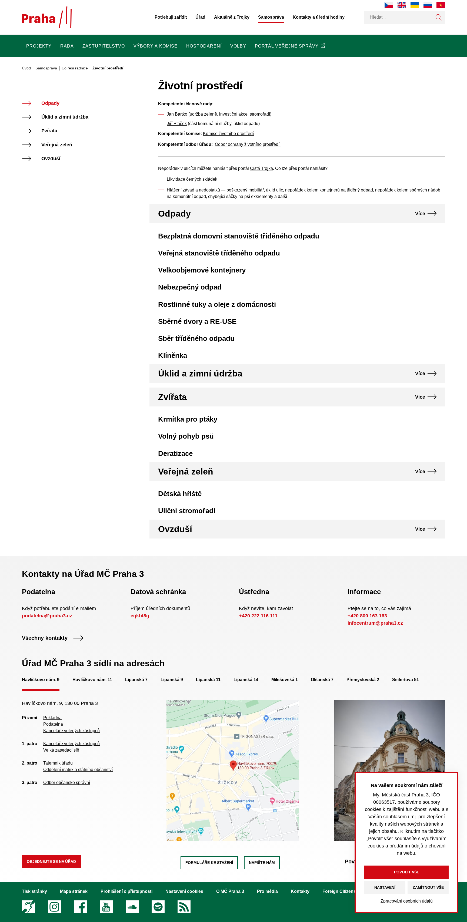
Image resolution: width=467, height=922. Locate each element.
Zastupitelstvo (103, 46)
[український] (415, 5)
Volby (238, 46)
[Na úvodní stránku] (47, 17)
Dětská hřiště (180, 494)
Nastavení (384, 887)
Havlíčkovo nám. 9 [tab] (40, 679)
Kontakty (300, 891)
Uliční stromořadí (186, 511)
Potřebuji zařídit (171, 17)
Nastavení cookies (184, 891)
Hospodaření (204, 46)
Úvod (26, 68)
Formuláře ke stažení (209, 862)
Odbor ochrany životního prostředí (248, 144)
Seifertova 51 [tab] (405, 679)
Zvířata (49, 130)
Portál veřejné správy (287, 46)
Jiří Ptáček (177, 123)
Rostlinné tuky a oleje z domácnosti (217, 304)
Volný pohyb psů (186, 436)
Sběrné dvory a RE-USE (197, 321)
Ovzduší (50, 158)
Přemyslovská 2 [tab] (362, 679)
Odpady (50, 103)
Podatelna (53, 724)
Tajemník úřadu (58, 763)
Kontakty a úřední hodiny (319, 17)
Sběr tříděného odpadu (196, 338)
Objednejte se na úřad (51, 861)
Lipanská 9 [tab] (172, 679)
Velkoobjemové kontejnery (202, 270)
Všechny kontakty (45, 638)
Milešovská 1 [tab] (284, 679)
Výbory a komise (156, 46)
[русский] (427, 5)
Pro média (267, 891)
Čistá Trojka (261, 168)
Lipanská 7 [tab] (136, 679)
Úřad (200, 17)
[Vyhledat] (438, 17)
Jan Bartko (177, 114)
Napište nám (262, 862)
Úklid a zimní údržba (64, 117)
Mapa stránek (74, 891)
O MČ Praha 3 (230, 891)
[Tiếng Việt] (440, 5)
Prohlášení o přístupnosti (126, 891)
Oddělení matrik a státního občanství (78, 769)
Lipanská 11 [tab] (208, 679)
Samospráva (271, 17)
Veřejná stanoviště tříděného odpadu (219, 253)
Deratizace (175, 453)
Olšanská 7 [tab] (322, 679)
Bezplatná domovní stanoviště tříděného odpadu (238, 236)
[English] (402, 5)
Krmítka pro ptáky (187, 419)
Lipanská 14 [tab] (246, 679)
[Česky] (389, 5)
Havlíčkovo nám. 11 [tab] (92, 679)
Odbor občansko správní (66, 782)
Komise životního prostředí (228, 133)
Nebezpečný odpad (190, 287)
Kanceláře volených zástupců (71, 730)
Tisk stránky (34, 891)
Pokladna (52, 717)
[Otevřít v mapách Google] (232, 770)
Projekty (39, 46)
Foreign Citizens (339, 891)
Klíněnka (172, 355)
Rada (67, 46)
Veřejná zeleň (56, 144)
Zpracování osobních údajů (407, 901)
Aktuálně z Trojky (231, 17)
